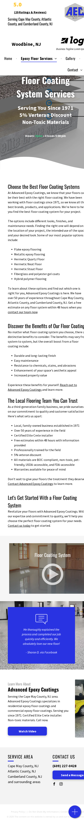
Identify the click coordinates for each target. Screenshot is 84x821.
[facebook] (54, 784)
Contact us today (19, 525)
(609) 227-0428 (65, 766)
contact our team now (22, 312)
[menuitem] (8, 58)
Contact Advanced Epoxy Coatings (30, 484)
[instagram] (60, 784)
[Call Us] (75, 814)
